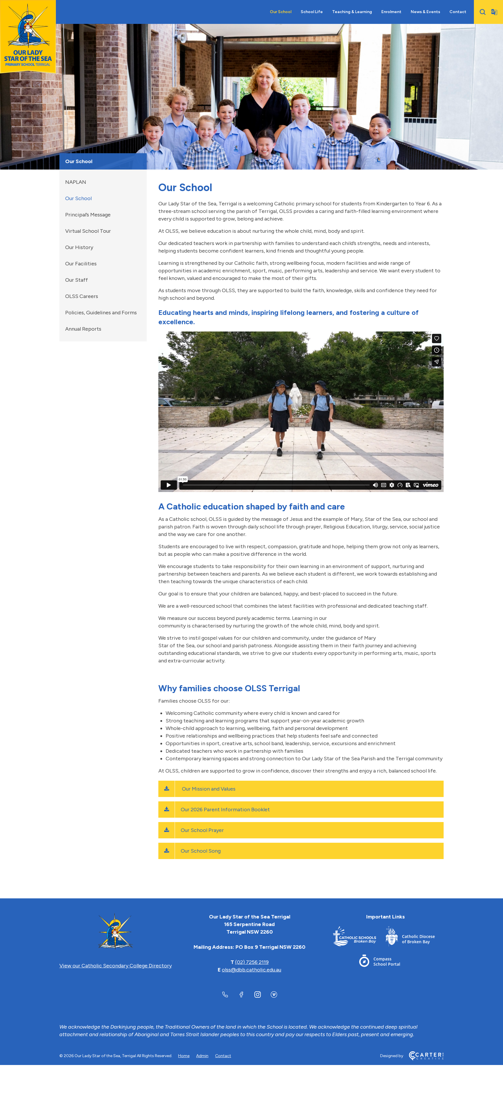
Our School (280, 11)
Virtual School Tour (88, 231)
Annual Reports (83, 329)
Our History (79, 247)
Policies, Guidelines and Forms (101, 312)
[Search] (482, 12)
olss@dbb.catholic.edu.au (251, 970)
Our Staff (76, 280)
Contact (457, 11)
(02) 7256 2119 (252, 962)
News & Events (425, 11)
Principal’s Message (88, 214)
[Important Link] (359, 937)
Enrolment (391, 11)
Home (183, 1055)
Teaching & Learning (352, 11)
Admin (202, 1055)
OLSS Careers (81, 296)
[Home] (115, 932)
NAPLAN (75, 182)
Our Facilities (81, 263)
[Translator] (494, 12)
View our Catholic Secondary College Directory (115, 965)
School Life (312, 11)
